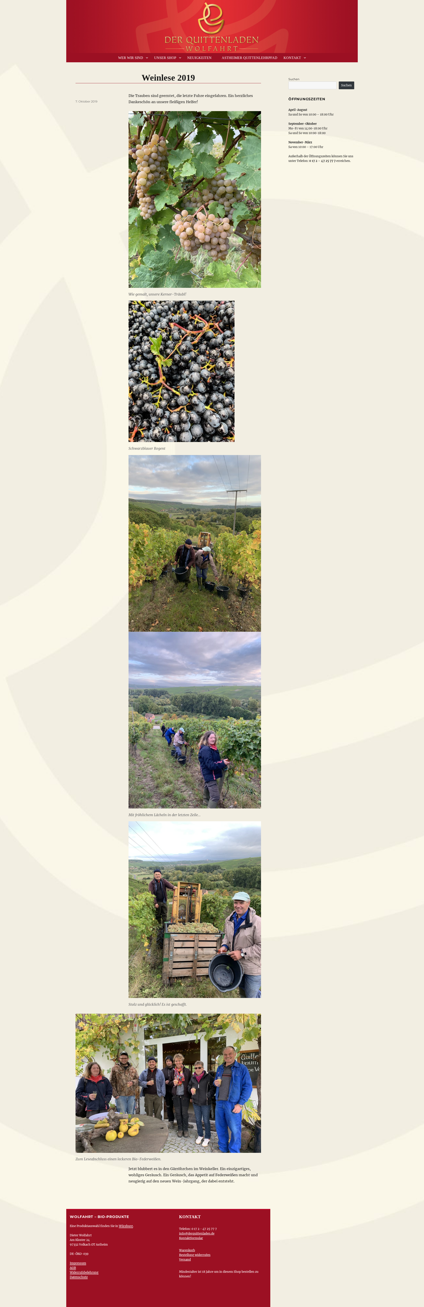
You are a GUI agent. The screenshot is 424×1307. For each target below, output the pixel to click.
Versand (185, 1259)
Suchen (293, 79)
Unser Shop (165, 58)
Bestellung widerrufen (194, 1255)
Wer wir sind (130, 58)
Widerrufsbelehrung (84, 1272)
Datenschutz (79, 1277)
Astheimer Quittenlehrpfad (249, 58)
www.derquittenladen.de (212, 25)
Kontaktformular (191, 1238)
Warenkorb (187, 1250)
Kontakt (292, 58)
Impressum (78, 1263)
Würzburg (126, 1226)
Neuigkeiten (199, 58)
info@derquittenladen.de (196, 1233)
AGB (73, 1268)
